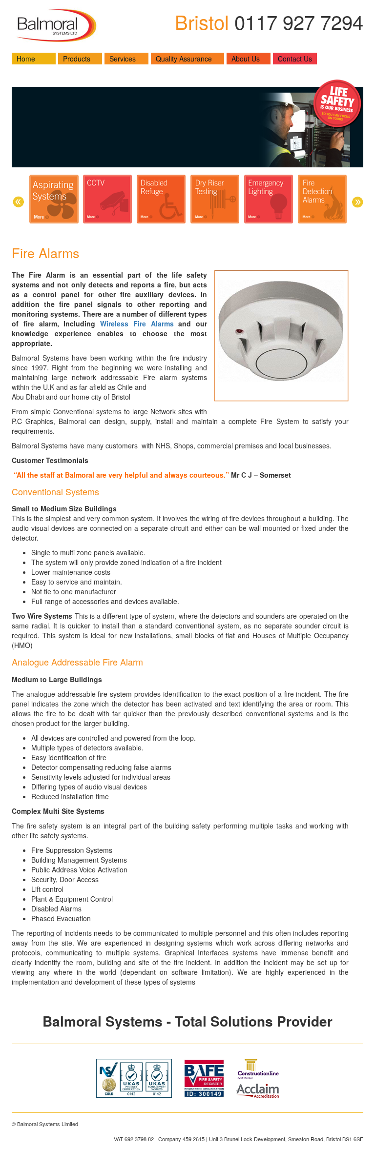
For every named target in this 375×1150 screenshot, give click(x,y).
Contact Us (295, 58)
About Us (245, 58)
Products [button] (76, 58)
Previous (17, 202)
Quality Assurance (184, 58)
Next (357, 202)
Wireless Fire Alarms (137, 323)
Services (122, 58)
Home (26, 58)
